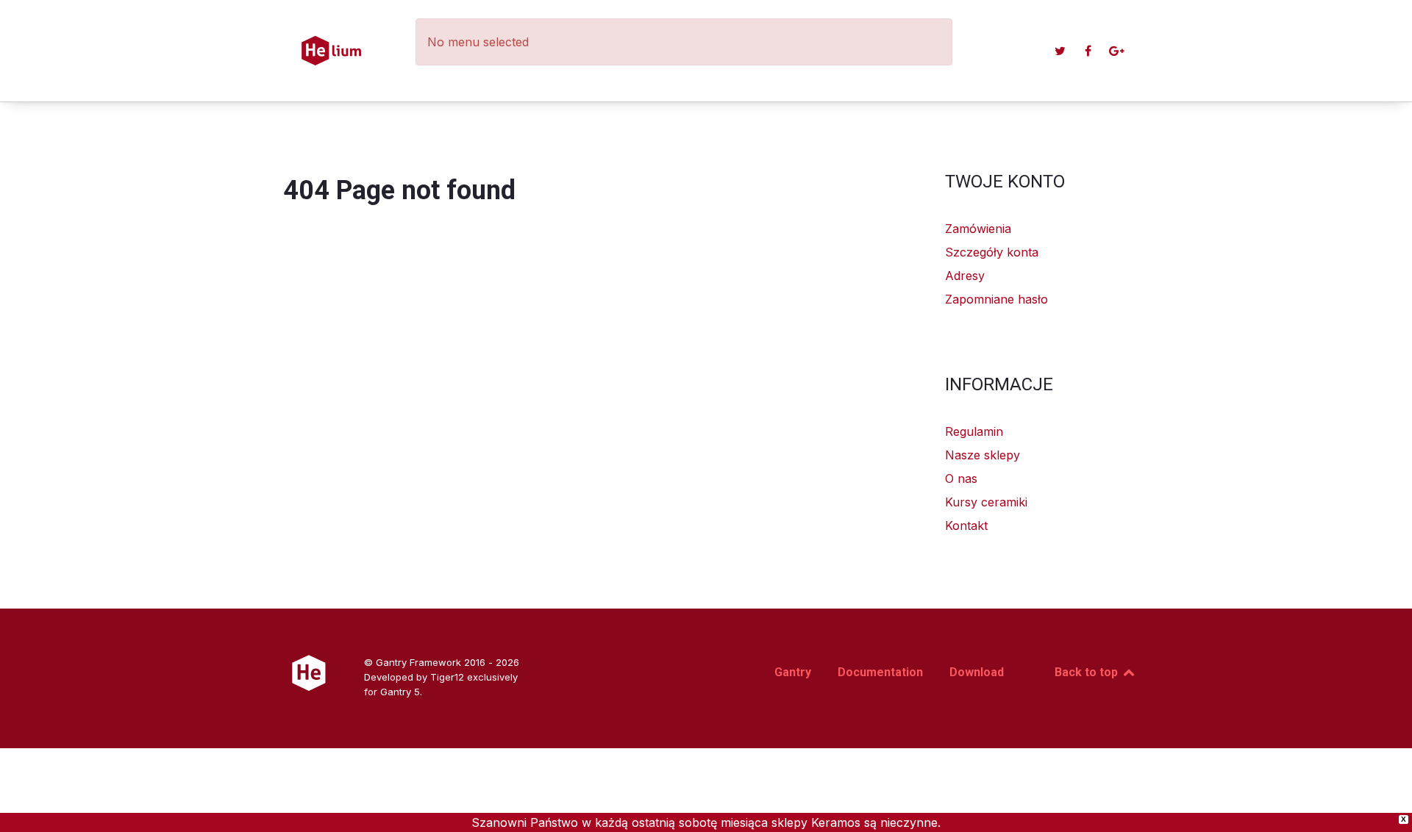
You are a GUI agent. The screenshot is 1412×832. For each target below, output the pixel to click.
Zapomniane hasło (996, 299)
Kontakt (966, 525)
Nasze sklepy (982, 455)
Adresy (965, 275)
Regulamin (974, 431)
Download (976, 672)
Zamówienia (978, 228)
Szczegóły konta (991, 252)
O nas (961, 478)
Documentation (880, 672)
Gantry (792, 672)
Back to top (1088, 672)
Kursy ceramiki (986, 502)
